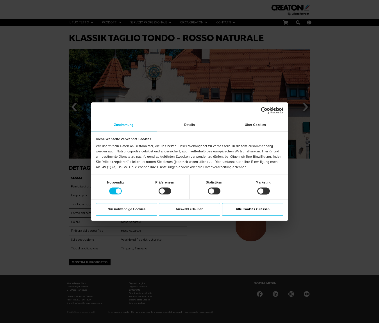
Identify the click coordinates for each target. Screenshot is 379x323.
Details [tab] (189, 125)
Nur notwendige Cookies (126, 209)
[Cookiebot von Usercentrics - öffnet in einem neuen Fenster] (264, 110)
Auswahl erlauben (189, 209)
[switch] (165, 190)
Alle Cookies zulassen (253, 209)
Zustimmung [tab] (124, 125)
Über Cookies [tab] (255, 125)
